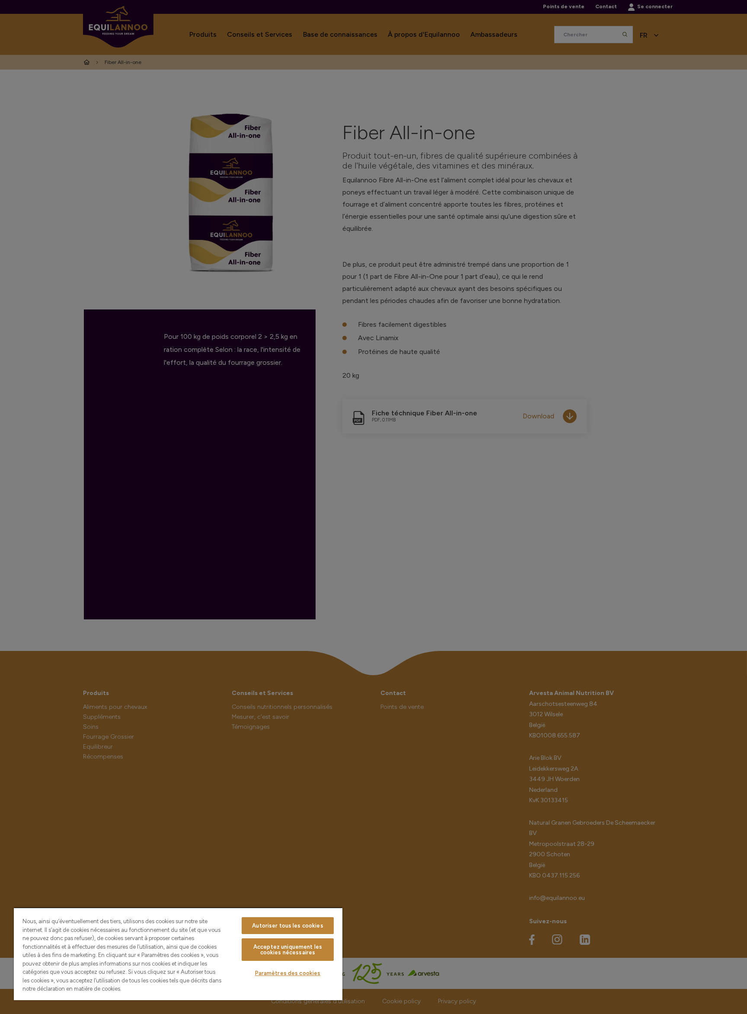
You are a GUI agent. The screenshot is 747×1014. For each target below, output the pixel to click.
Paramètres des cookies (288, 973)
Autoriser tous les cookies (287, 925)
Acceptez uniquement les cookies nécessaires (287, 950)
